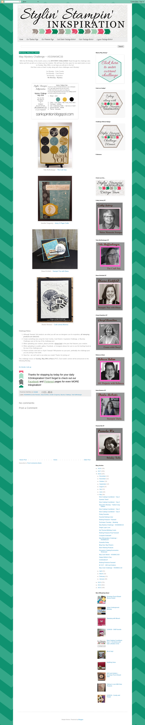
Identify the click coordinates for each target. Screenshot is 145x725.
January (102, 579)
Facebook (33, 381)
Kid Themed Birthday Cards (107, 530)
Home (21, 39)
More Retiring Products (106, 547)
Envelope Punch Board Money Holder (114, 597)
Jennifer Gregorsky (54, 394)
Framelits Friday (104, 542)
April (101, 571)
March (101, 574)
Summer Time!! (103, 499)
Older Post (87, 460)
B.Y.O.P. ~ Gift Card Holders (107, 565)
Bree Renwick (36, 394)
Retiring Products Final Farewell (109, 533)
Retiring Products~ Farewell (107, 519)
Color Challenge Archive (86, 39)
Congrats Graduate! (105, 535)
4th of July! (110, 651)
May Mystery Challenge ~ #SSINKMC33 (111, 525)
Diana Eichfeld (45, 394)
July (100, 489)
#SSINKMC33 (28, 394)
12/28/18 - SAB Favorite (114, 629)
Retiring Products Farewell (107, 562)
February (102, 576)
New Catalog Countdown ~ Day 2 (109, 497)
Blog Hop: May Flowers (106, 545)
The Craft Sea (61, 170)
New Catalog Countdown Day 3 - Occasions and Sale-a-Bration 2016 (114, 642)
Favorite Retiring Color (106, 517)
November (102, 479)
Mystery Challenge (66, 394)
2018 (99, 468)
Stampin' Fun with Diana (61, 271)
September (102, 484)
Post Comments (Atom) (34, 463)
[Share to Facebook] (49, 392)
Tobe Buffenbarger (77, 394)
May (100, 494)
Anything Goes (111, 662)
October (102, 481)
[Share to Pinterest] (51, 392)
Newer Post (23, 460)
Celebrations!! (103, 560)
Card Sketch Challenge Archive (66, 39)
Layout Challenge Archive (104, 39)
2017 (99, 471)
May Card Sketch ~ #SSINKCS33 (109, 554)
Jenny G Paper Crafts (62, 223)
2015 (99, 582)
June (101, 492)
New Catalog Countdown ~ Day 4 (109, 509)
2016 (99, 474)
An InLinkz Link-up (25, 367)
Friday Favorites (104, 514)
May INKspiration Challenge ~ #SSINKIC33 (108, 539)
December (102, 476)
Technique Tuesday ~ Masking (108, 522)
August (101, 486)
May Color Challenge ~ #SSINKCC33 (110, 568)
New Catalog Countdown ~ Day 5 (109, 512)
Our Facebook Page (32, 39)
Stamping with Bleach (113, 618)
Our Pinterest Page (47, 39)
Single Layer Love (104, 527)
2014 (99, 585)
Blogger (80, 719)
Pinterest (49, 381)
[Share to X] (47, 392)
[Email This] (43, 392)
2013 (99, 587)
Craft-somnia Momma (61, 324)
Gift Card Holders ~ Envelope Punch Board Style (114, 675)
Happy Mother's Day (105, 557)
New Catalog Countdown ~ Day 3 (109, 502)
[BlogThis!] (45, 392)
